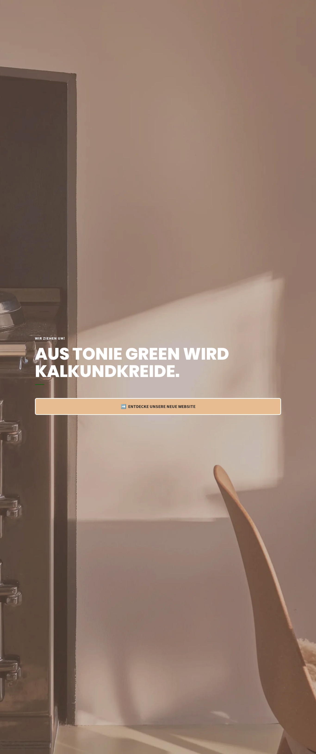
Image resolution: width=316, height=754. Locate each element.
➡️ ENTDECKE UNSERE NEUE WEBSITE (158, 406)
